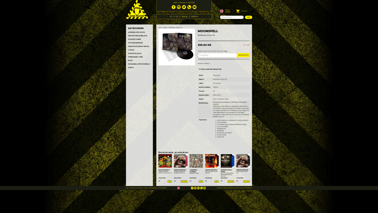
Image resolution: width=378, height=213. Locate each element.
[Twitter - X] (184, 8)
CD (177, 16)
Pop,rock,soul (135, 53)
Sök (248, 17)
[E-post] (194, 8)
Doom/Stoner (134, 39)
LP (171, 16)
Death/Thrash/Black (137, 36)
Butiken (191, 3)
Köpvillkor (153, 188)
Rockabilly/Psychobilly (139, 64)
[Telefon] (189, 8)
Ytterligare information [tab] (210, 69)
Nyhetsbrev (162, 188)
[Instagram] (179, 8)
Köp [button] (170, 181)
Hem (175, 3)
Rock (130, 60)
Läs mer (184, 181)
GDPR (145, 188)
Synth (131, 68)
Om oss (182, 3)
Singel (185, 16)
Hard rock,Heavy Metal (138, 46)
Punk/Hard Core (135, 57)
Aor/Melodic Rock (136, 32)
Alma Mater (217, 83)
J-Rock (131, 50)
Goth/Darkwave (135, 43)
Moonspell (216, 75)
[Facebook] (174, 8)
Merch (194, 16)
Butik (165, 27)
